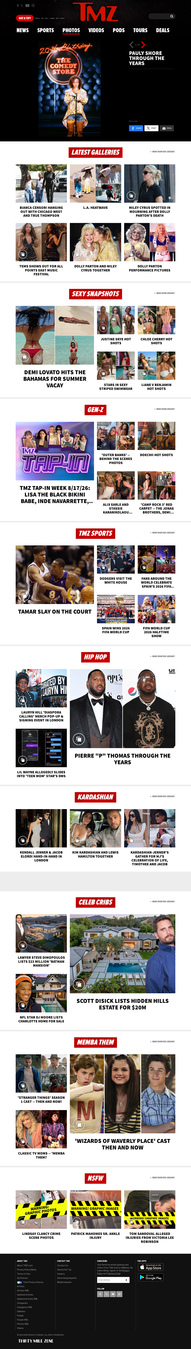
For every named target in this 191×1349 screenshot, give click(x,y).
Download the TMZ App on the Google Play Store (150, 1277)
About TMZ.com (25, 1265)
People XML (22, 1320)
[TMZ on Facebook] (17, 6)
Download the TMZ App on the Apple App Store (150, 1267)
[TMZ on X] (22, 6)
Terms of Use (23, 1274)
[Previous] (131, 44)
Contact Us (62, 1265)
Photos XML (23, 1324)
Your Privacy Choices (33, 1282)
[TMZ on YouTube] (113, 1294)
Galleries (21, 1311)
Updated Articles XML (27, 1299)
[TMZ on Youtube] (27, 5)
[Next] (143, 44)
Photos (71, 30)
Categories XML (24, 1307)
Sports (45, 30)
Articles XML (23, 1290)
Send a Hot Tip (64, 1269)
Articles (20, 1286)
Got (25, 18)
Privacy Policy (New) (26, 1269)
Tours (140, 30)
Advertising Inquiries (67, 1278)
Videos (96, 30)
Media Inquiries (64, 1282)
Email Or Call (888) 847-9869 (49, 18)
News (23, 30)
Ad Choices (22, 1278)
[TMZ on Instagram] (33, 5)
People (20, 1315)
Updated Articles (25, 1295)
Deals (162, 30)
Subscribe (127, 1280)
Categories (22, 1303)
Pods (119, 30)
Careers (61, 1274)
